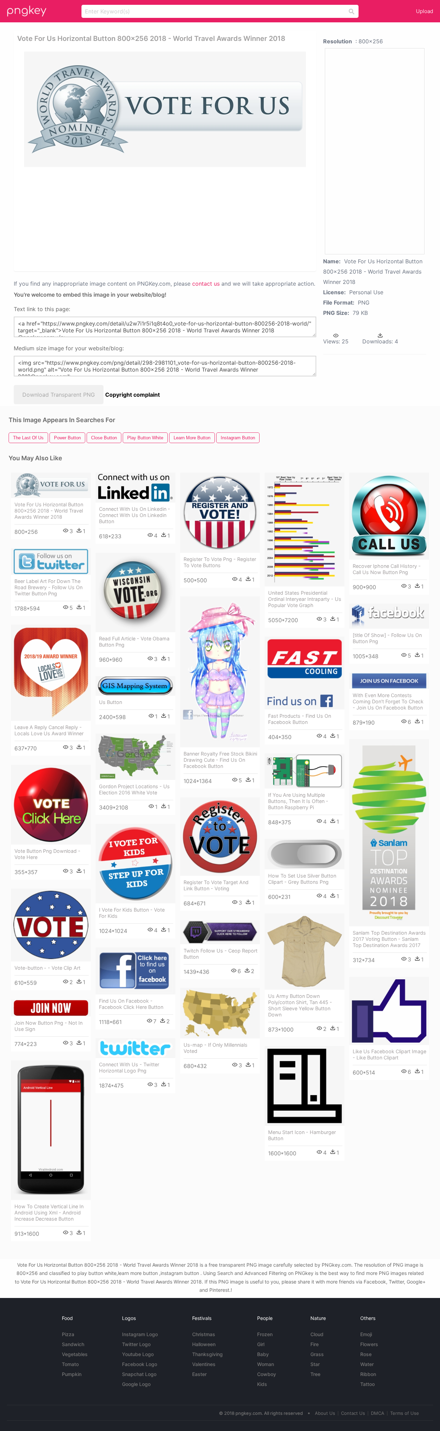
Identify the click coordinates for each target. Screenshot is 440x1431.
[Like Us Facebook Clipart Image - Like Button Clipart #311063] (389, 1011)
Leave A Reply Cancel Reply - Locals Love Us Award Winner (49, 730)
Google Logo (136, 1384)
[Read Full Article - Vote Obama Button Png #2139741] (135, 592)
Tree (315, 1374)
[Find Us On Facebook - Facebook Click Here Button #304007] (135, 970)
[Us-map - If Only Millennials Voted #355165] (220, 1013)
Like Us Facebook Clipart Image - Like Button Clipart (389, 1054)
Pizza (68, 1334)
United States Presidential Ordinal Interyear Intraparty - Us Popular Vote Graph (304, 599)
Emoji (366, 1334)
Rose (366, 1354)
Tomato (70, 1364)
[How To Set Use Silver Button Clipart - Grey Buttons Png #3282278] (304, 854)
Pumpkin (71, 1374)
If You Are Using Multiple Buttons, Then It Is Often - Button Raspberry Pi (298, 801)
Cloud (316, 1334)
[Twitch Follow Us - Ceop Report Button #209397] (220, 932)
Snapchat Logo (139, 1374)
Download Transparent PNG (58, 394)
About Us (325, 1413)
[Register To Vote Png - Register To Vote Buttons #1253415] (220, 513)
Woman (265, 1364)
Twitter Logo (136, 1344)
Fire (314, 1344)
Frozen (265, 1334)
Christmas (203, 1334)
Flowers (369, 1344)
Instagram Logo (140, 1334)
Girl (260, 1344)
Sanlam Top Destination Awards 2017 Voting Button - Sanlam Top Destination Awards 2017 (389, 939)
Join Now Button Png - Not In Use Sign (48, 1026)
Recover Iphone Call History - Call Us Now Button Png (387, 569)
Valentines (204, 1364)
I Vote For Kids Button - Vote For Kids (132, 913)
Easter (199, 1374)
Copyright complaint (132, 394)
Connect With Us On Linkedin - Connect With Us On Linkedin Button (134, 515)
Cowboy (266, 1374)
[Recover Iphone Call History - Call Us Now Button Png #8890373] (389, 516)
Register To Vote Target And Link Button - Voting (216, 885)
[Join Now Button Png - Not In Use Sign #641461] (51, 1008)
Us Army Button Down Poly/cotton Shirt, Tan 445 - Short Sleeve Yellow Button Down (300, 1005)
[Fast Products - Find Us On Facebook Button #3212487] (304, 673)
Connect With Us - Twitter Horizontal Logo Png (129, 1067)
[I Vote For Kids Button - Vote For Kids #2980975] (135, 863)
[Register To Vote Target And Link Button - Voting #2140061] (220, 836)
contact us (206, 283)
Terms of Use (404, 1413)
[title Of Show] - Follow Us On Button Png (387, 638)
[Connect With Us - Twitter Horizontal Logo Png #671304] (135, 1048)
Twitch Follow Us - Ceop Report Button (220, 954)
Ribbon (368, 1374)
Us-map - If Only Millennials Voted (216, 1048)
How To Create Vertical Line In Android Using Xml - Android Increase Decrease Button (49, 1212)
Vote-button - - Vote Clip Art (47, 968)
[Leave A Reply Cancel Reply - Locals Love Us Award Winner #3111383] (51, 673)
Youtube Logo (138, 1354)
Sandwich (73, 1344)
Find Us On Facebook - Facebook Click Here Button (131, 1004)
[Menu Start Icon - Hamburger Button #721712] (304, 1086)
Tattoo (367, 1384)
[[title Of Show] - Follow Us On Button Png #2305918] (389, 616)
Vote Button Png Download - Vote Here (47, 854)
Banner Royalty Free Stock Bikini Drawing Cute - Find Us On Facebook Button (220, 760)
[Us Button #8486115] (135, 686)
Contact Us (353, 1413)
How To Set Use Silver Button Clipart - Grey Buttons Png (302, 879)
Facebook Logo (139, 1364)
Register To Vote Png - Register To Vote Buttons (220, 562)
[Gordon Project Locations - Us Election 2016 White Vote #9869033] (135, 757)
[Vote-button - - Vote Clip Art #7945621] (51, 925)
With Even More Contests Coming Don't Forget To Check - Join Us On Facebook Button (388, 701)
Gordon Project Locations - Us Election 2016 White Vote (134, 789)
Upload (424, 11)
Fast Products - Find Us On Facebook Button (299, 719)
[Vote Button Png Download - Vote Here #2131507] (51, 805)
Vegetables (75, 1354)
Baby (263, 1354)
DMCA (377, 1413)
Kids (262, 1384)
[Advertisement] (166, 218)
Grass (317, 1354)
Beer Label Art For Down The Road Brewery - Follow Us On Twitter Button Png (48, 587)
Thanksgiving (207, 1354)
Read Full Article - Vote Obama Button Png (134, 642)
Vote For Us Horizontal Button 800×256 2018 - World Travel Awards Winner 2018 (48, 511)
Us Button (110, 702)
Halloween (204, 1344)
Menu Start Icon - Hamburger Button (302, 1135)
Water (367, 1364)
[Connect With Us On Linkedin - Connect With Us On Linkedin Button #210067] (135, 488)
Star (315, 1364)
